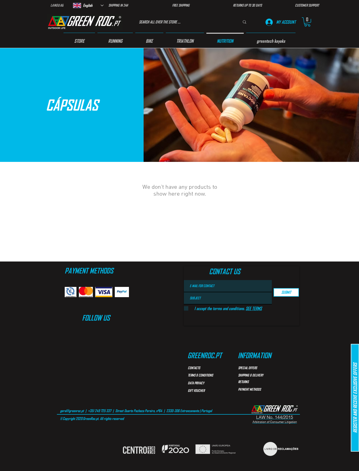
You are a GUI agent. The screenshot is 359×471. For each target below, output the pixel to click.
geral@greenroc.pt (72, 410)
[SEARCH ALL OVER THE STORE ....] (244, 22)
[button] (307, 22)
